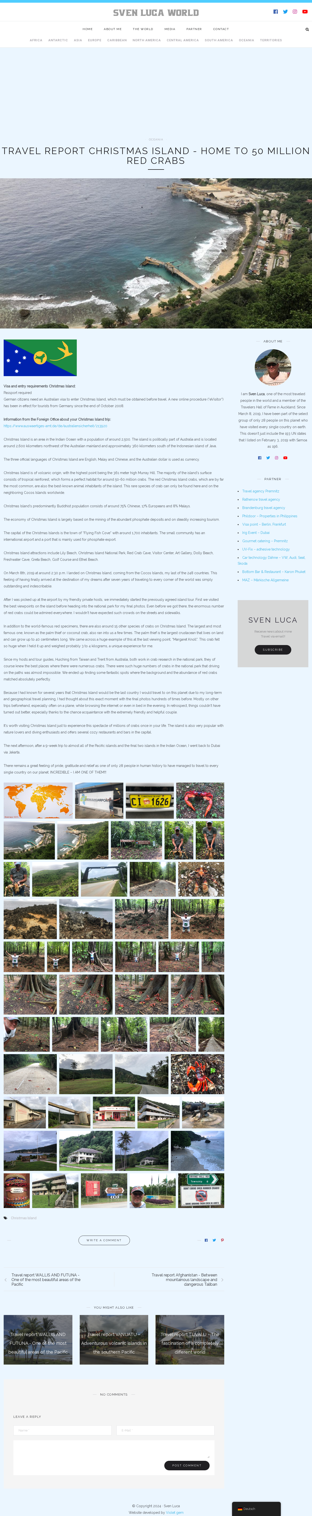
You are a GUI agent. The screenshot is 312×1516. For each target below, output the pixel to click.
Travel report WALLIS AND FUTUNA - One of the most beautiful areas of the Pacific (38, 1343)
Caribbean (117, 40)
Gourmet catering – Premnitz (265, 541)
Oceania (246, 40)
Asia (78, 40)
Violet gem (175, 1513)
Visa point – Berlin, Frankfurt (264, 524)
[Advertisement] (156, 101)
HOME (88, 29)
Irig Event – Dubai (256, 533)
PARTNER (194, 29)
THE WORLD (143, 29)
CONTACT (221, 29)
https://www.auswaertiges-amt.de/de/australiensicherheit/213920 (55, 426)
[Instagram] (295, 12)
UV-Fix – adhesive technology (266, 549)
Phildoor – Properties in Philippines (269, 516)
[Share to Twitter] (215, 1240)
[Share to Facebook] (206, 1240)
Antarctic (58, 40)
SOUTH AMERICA (219, 40)
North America (147, 40)
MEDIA (170, 29)
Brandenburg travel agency (263, 508)
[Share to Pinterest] (222, 1240)
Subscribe (273, 649)
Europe (94, 40)
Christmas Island (24, 1218)
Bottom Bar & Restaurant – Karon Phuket (273, 572)
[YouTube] (305, 12)
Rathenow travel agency (261, 499)
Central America (183, 40)
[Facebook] (276, 12)
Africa (36, 40)
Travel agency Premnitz (260, 491)
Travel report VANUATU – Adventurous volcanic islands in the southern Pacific (114, 1343)
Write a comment (104, 1240)
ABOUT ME (113, 29)
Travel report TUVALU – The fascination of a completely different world (189, 1343)
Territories (271, 40)
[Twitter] (286, 12)
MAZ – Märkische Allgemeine (265, 580)
